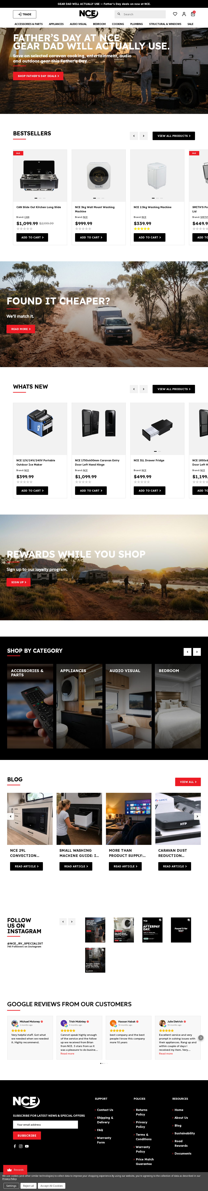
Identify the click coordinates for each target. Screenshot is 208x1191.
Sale (190, 24)
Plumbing (136, 24)
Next (197, 816)
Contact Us (105, 1110)
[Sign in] (184, 14)
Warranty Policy (143, 1149)
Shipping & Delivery (105, 1120)
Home (179, 1110)
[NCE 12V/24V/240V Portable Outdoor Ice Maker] (40, 422)
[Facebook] (15, 1146)
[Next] (71, 921)
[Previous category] (187, 652)
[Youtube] (27, 1146)
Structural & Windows (165, 24)
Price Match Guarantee (145, 1161)
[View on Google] (14, 1023)
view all (187, 782)
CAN (26, 217)
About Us (181, 1118)
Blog (178, 1125)
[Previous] (63, 921)
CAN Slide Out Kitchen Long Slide (38, 207)
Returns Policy (141, 1112)
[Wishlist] (175, 14)
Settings (11, 1186)
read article (25, 866)
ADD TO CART (31, 237)
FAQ (100, 1130)
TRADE (26, 14)
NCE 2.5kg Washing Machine (152, 207)
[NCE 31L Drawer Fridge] (157, 429)
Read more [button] (67, 1053)
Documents (183, 1153)
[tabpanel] (40, 176)
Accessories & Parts (29, 24)
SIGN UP (17, 582)
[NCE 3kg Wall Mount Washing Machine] (98, 176)
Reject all (28, 1186)
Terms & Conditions (144, 1137)
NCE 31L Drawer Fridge (149, 460)
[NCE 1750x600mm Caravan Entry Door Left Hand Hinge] (98, 422)
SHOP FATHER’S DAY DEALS (37, 76)
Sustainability (185, 1133)
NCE (85, 217)
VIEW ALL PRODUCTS (173, 136)
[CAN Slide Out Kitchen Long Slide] (40, 176)
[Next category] (197, 652)
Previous (10, 816)
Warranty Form (104, 1140)
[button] (7, 1037)
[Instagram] (21, 1146)
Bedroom (99, 24)
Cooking (118, 24)
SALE (18, 153)
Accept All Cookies (51, 1186)
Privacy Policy (141, 1124)
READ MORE (19, 329)
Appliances (56, 24)
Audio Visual (78, 24)
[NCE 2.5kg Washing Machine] (157, 176)
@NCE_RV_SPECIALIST (25, 943)
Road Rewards (181, 1143)
